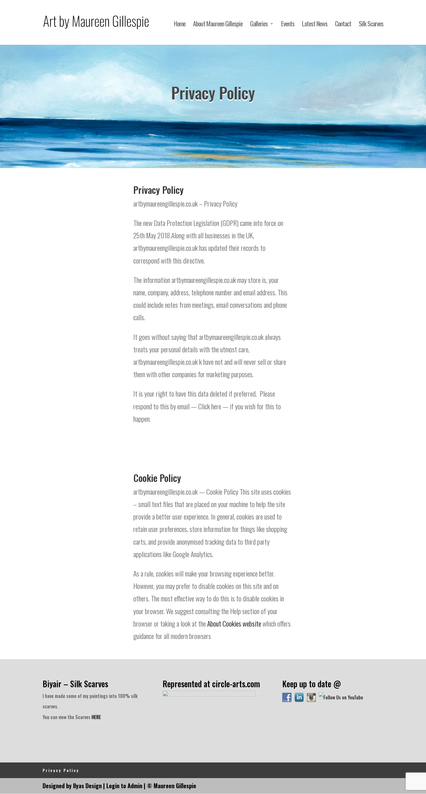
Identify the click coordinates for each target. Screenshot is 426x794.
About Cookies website (234, 623)
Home (179, 24)
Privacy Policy (61, 770)
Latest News (314, 24)
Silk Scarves (371, 24)
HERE (96, 717)
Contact (343, 24)
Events (287, 24)
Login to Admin (124, 785)
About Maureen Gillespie (218, 24)
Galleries (259, 24)
